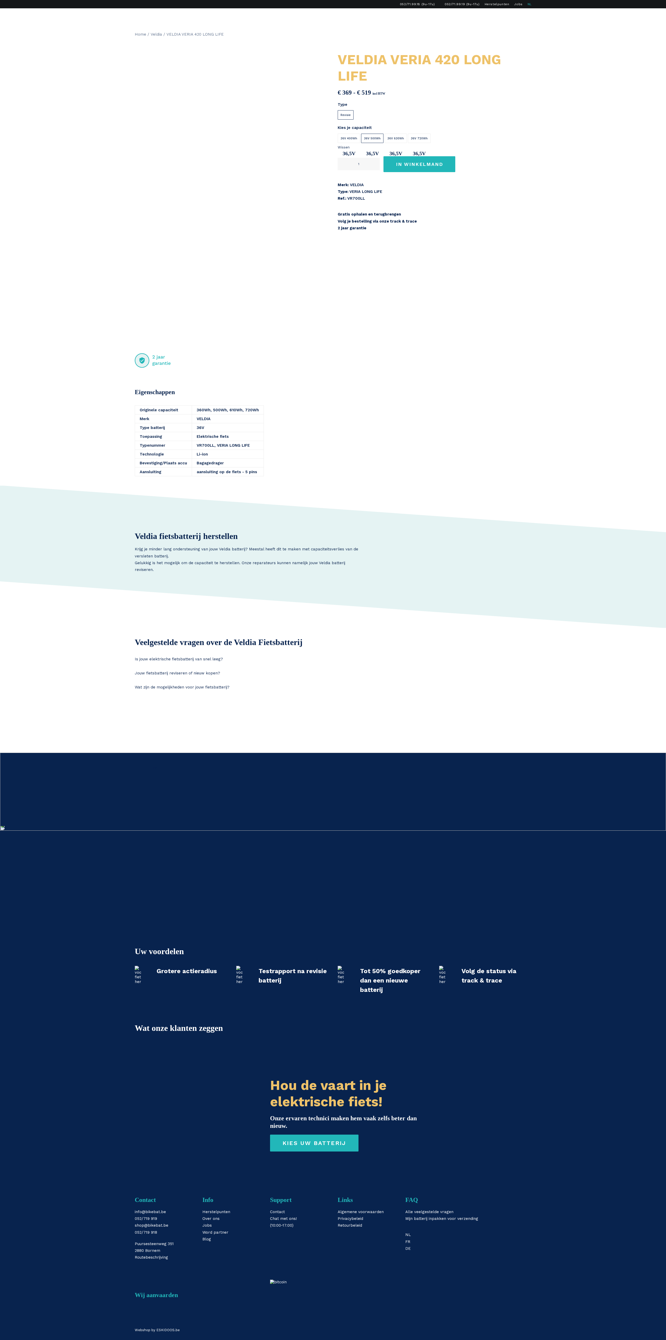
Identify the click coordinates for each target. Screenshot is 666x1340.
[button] (512, 16)
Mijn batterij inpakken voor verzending (441, 1218)
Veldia (156, 34)
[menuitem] (415, 4)
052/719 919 (146, 1218)
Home (140, 34)
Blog (206, 1239)
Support (404, 16)
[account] (520, 16)
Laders (334, 16)
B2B (426, 16)
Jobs (518, 4)
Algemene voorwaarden (361, 1211)
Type (342, 104)
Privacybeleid (350, 1218)
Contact (277, 1211)
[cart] (527, 16)
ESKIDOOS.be (168, 1330)
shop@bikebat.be (151, 1225)
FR (407, 1241)
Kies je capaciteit (355, 127)
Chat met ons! (283, 1218)
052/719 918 (146, 1232)
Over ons (211, 1218)
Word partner (215, 1232)
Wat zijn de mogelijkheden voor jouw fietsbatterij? (182, 687)
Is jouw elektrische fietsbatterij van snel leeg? (179, 659)
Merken (359, 16)
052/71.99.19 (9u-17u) (462, 4)
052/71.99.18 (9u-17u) (417, 4)
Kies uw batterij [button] (314, 1143)
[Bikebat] (139, 17)
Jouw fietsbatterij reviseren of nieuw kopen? (177, 673)
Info (381, 16)
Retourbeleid (350, 1225)
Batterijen (306, 16)
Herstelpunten (497, 4)
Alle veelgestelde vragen (429, 1211)
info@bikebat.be (150, 1211)
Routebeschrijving (151, 1257)
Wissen (344, 147)
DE (408, 1248)
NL (530, 4)
